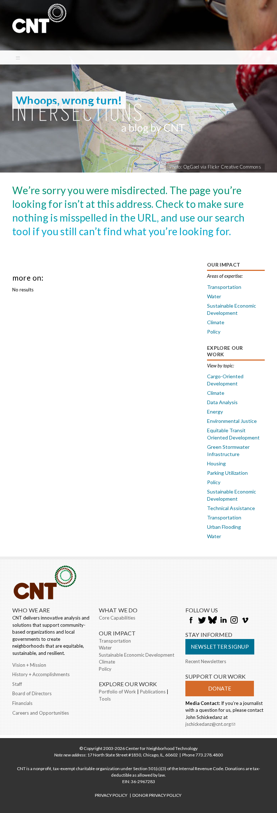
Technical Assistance (231, 508)
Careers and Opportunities (40, 713)
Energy (215, 411)
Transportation (224, 287)
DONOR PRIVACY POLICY (156, 795)
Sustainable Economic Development (231, 309)
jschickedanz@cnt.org (210, 724)
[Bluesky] (212, 621)
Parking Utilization (227, 473)
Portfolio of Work (117, 691)
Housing (216, 463)
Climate (215, 322)
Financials (22, 703)
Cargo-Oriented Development (225, 380)
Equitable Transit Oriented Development (233, 434)
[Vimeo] (244, 621)
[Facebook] (190, 621)
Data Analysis (222, 402)
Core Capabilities (117, 618)
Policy (213, 332)
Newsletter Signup (220, 646)
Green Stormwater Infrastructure (228, 450)
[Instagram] (234, 621)
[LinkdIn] (223, 621)
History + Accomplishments (41, 674)
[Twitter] (201, 621)
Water (214, 296)
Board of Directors (32, 693)
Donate (219, 688)
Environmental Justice (232, 421)
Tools (105, 699)
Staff (17, 684)
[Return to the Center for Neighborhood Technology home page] (39, 29)
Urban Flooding (224, 527)
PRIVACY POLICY (111, 795)
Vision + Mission (29, 665)
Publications (153, 691)
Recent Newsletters (205, 661)
